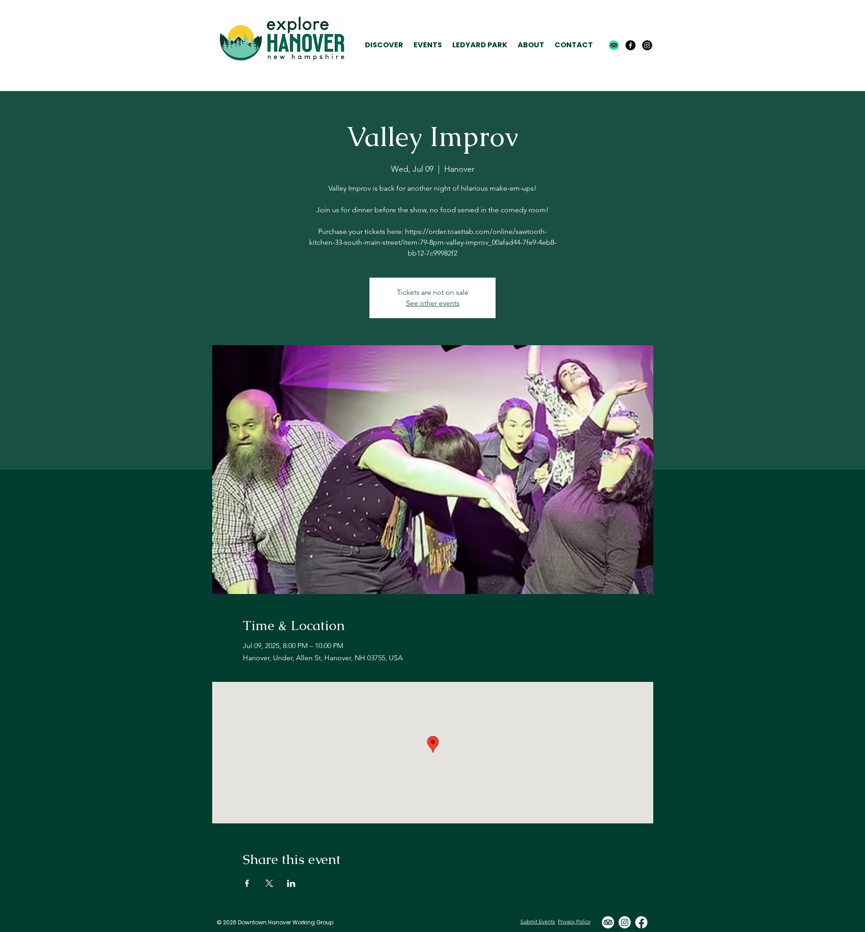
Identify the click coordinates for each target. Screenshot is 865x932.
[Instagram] (647, 45)
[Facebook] (630, 45)
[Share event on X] (269, 883)
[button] (384, 45)
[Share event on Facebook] (247, 883)
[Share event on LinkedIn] (291, 883)
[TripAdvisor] (614, 45)
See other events (433, 303)
